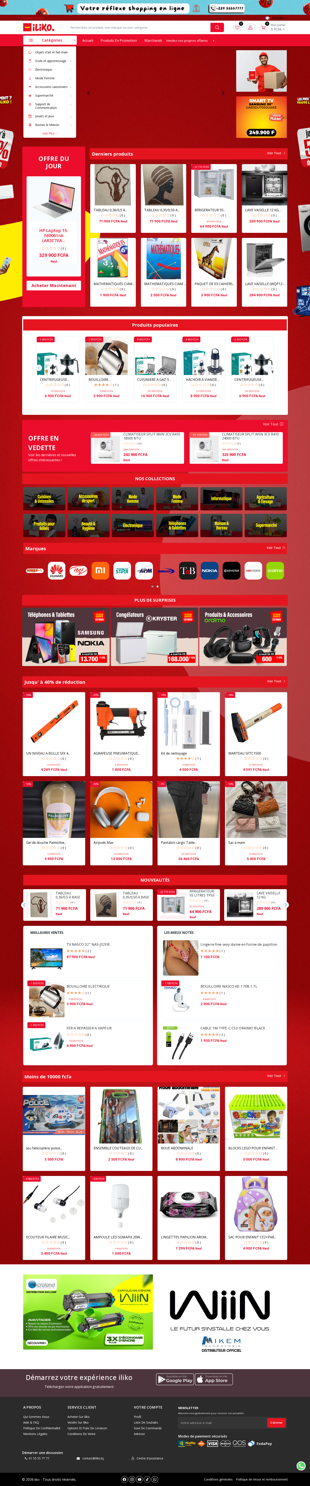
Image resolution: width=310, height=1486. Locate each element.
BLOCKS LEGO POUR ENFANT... (252, 1148)
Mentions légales (35, 1434)
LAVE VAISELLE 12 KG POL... (262, 210)
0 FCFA (278, 27)
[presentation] (39, 368)
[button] (89, 93)
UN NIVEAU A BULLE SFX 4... (48, 753)
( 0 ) (63, 248)
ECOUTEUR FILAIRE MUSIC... (48, 1237)
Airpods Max (103, 842)
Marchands (153, 40)
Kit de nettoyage (174, 753)
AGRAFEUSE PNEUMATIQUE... (117, 753)
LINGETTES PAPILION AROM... (184, 1237)
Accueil (87, 40)
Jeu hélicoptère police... (44, 1148)
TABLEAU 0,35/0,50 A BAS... (161, 210)
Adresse (139, 1434)
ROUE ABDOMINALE (177, 1148)
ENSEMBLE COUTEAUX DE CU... (118, 1148)
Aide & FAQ (31, 1422)
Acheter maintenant (53, 285)
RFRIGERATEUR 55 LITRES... (209, 210)
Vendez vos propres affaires (187, 40)
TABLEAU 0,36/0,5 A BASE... (109, 210)
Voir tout (274, 153)
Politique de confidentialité (41, 1428)
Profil (137, 1417)
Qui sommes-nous (36, 1417)
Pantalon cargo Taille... (179, 842)
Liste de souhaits (146, 1422)
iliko (37, 1480)
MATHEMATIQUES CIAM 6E (113, 284)
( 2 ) (88, 951)
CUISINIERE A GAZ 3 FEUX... (153, 379)
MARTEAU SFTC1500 (244, 753)
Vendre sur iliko (78, 1422)
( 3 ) (222, 1035)
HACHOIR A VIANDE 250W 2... (201, 379)
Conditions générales (218, 1479)
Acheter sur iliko (78, 1417)
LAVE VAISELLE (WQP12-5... (264, 284)
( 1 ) (116, 385)
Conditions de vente (81, 1434)
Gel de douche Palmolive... (46, 842)
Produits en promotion (119, 40)
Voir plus (49, 133)
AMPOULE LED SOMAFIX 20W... (118, 1237)
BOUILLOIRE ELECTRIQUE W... (102, 379)
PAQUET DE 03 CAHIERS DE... (214, 284)
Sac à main (236, 842)
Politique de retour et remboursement (262, 1479)
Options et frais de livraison (87, 1428)
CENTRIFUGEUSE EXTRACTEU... (53, 379)
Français (277, 18)
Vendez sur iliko (33, 18)
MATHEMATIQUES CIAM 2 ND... (165, 284)
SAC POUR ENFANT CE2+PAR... (252, 1237)
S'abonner (276, 1422)
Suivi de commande (148, 1428)
